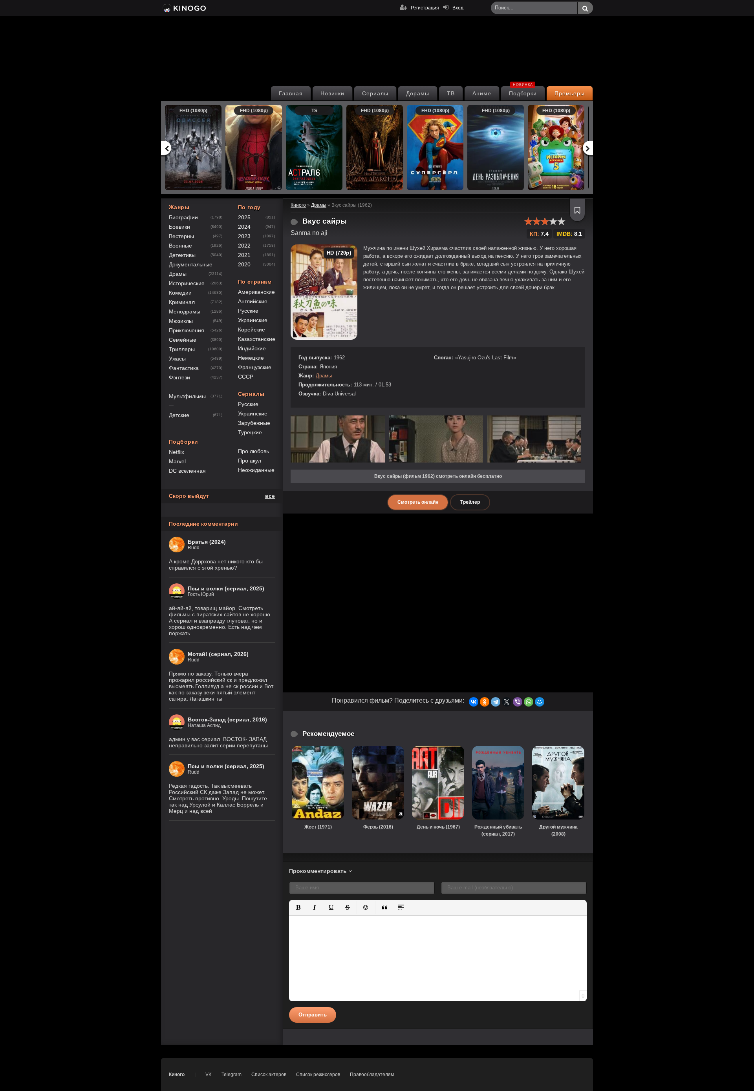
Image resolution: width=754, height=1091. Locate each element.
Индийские (252, 348)
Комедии (180, 293)
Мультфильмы (187, 396)
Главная (291, 93)
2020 (244, 264)
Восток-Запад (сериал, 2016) (227, 719)
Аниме (481, 93)
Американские (256, 292)
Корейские (251, 329)
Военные (180, 245)
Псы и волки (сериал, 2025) (226, 588)
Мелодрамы (184, 311)
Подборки (523, 91)
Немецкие (251, 358)
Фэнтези (179, 377)
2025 (244, 217)
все (270, 496)
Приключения (186, 330)
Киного (177, 1074)
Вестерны (181, 236)
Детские (179, 415)
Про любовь (253, 451)
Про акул (249, 460)
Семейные (182, 340)
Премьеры (570, 93)
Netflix (176, 452)
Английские (252, 301)
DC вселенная (187, 471)
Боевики (179, 227)
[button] (298, 907)
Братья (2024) (207, 542)
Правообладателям (372, 1074)
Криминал (182, 302)
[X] (506, 702)
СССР (245, 376)
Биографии (183, 217)
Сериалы (375, 93)
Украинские (252, 320)
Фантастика (184, 368)
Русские (248, 311)
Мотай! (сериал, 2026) (218, 654)
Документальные (190, 264)
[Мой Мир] (539, 702)
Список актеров (268, 1074)
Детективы (182, 255)
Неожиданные (256, 470)
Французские (254, 367)
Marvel (177, 461)
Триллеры (182, 349)
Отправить (312, 1015)
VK (208, 1074)
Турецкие (250, 432)
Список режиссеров (318, 1074)
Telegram (231, 1074)
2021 (244, 255)
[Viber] (517, 702)
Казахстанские (256, 339)
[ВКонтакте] (473, 702)
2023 (244, 236)
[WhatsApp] (528, 702)
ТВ (451, 93)
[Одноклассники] (484, 702)
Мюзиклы (181, 321)
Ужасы (177, 358)
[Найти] (585, 8)
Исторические (187, 283)
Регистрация (425, 8)
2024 (244, 227)
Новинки (332, 93)
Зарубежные (254, 423)
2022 (244, 245)
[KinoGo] (183, 8)
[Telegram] (495, 702)
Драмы (324, 376)
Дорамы (417, 93)
